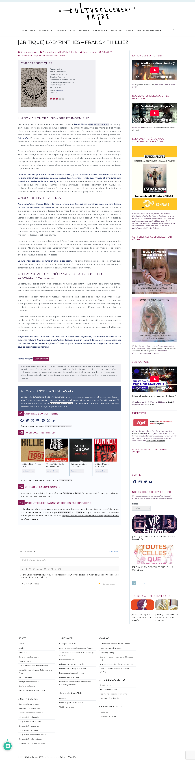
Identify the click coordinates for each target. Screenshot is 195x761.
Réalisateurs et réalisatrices (29, 708)
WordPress (73, 757)
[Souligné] (30, 568)
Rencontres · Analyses (148, 30)
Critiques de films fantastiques (30, 739)
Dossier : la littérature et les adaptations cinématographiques (75, 683)
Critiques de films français (28, 717)
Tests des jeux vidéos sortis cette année (115, 644)
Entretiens (23, 653)
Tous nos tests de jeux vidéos (111, 648)
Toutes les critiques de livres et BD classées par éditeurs (77, 654)
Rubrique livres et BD (67, 644)
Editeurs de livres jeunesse (69, 677)
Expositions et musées (108, 690)
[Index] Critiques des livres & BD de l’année (141, 617)
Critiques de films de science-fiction (32, 735)
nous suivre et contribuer (61, 403)
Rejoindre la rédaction (27, 686)
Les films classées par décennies (31, 713)
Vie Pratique (99, 30)
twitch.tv (169, 402)
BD (71, 30)
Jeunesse (82, 30)
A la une (46, 52)
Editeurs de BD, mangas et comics (72, 669)
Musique (62, 698)
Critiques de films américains (30, 722)
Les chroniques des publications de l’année (76, 648)
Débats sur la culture (108, 716)
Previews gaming (107, 653)
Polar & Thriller (70, 52)
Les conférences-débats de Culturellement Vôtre (35, 671)
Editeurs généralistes (67, 660)
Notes (135, 504)
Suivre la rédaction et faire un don (32, 690)
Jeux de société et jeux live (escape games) (116, 664)
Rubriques (27, 30)
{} (56, 569)
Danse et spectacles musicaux (71, 703)
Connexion (114, 551)
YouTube (150, 404)
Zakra (62, 757)
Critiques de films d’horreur (29, 730)
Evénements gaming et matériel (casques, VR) (116, 658)
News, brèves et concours (28, 657)
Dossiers (22, 648)
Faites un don (64, 512)
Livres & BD (56, 52)
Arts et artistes (105, 685)
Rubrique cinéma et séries (29, 704)
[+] (59, 569)
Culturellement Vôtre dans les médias (33, 666)
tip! (141, 423)
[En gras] (23, 568)
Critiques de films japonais (29, 726)
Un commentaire (28, 52)
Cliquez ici (60, 90)
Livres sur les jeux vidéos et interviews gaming (114, 670)
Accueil (21, 644)
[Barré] (34, 568)
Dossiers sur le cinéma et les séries (32, 743)
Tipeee (79, 512)
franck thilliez (60, 55)
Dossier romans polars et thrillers (37, 55)
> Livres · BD (44, 30)
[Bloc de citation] (45, 568)
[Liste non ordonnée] (41, 568)
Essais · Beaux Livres (121, 30)
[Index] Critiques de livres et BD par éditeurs (166, 617)
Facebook (67, 493)
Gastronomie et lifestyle (109, 698)
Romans (60, 30)
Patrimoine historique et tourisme (113, 694)
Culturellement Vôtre (35, 757)
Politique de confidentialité (29, 682)
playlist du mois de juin (144, 85)
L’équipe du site (25, 661)
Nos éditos (104, 712)
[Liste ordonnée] (37, 568)
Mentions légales (25, 677)
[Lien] (52, 568)
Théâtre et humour (67, 707)
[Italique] (26, 568)
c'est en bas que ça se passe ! (58, 426)
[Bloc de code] (49, 568)
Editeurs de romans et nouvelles (71, 664)
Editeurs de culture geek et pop (71, 673)
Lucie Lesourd (89, 52)
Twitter (78, 493)
